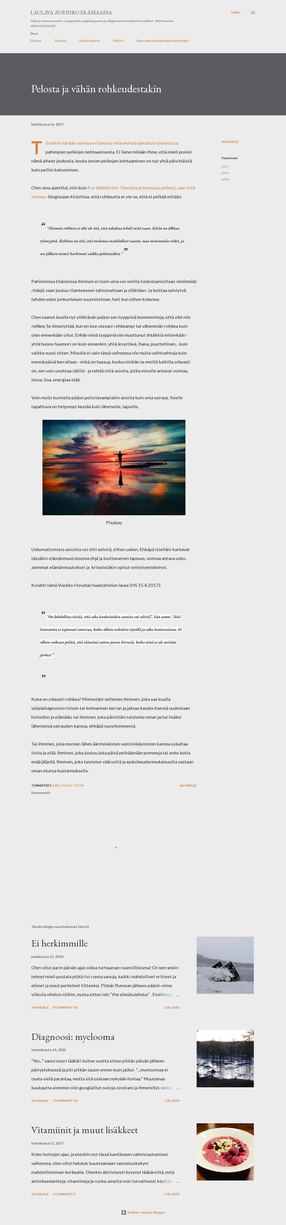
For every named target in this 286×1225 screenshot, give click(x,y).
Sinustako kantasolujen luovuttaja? (163, 40)
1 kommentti (64, 1194)
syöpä (225, 179)
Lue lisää (172, 1007)
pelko (225, 173)
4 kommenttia (65, 1007)
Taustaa (60, 40)
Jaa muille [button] (230, 142)
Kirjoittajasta (89, 40)
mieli (224, 166)
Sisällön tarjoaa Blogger (145, 1212)
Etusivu (35, 40)
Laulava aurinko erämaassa (71, 12)
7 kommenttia (65, 1100)
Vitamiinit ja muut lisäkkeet (84, 1129)
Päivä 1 (118, 40)
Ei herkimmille (59, 943)
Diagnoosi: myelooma (73, 1036)
